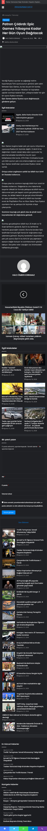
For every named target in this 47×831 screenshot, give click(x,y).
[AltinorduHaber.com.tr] (23, 7)
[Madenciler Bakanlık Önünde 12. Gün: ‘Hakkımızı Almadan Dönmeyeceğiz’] (8, 726)
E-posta (5, 485)
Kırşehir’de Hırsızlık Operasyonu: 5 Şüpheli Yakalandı (30, 654)
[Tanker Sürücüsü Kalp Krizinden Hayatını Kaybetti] (8, 553)
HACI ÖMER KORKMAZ (12, 38)
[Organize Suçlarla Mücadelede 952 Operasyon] (8, 697)
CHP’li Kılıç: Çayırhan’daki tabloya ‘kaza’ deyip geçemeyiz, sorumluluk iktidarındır (30, 706)
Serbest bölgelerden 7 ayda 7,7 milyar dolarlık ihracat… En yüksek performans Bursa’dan (34, 424)
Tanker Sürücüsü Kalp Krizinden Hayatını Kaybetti (23, 2)
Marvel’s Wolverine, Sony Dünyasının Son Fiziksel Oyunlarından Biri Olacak (12, 399)
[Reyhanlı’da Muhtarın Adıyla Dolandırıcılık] (8, 666)
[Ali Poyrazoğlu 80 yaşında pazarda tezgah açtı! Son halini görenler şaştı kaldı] (8, 584)
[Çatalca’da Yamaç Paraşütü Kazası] (8, 615)
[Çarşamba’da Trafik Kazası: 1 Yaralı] (8, 563)
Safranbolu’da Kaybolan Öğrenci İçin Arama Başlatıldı (30, 623)
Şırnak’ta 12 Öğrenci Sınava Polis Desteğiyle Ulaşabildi (30, 541)
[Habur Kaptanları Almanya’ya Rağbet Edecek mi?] (8, 573)
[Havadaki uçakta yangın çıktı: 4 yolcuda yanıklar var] (8, 605)
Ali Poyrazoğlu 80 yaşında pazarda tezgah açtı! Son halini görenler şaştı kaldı (30, 583)
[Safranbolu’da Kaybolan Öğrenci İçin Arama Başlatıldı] (8, 625)
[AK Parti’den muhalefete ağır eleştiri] (8, 686)
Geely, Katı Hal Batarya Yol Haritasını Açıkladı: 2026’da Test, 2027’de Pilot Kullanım (30, 129)
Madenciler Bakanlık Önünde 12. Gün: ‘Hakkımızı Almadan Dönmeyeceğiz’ (30, 726)
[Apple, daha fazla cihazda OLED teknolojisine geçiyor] (8, 117)
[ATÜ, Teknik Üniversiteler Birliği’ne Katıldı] (34, 389)
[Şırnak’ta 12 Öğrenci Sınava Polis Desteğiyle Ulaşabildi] (8, 543)
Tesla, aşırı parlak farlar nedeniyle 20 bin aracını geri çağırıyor (12, 423)
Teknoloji (15, 15)
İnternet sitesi (7, 494)
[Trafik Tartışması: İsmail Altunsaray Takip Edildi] (8, 533)
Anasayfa (7, 15)
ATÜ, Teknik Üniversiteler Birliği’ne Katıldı (34, 398)
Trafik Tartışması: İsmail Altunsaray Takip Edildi (27, 531)
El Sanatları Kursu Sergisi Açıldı (29, 673)
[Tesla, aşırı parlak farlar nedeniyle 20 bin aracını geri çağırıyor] (12, 413)
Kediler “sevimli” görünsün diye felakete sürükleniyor (11, 370)
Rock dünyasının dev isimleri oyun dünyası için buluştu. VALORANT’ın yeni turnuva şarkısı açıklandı (34, 372)
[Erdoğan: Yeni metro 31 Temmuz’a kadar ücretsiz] (8, 635)
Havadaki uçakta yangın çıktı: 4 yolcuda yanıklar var (30, 603)
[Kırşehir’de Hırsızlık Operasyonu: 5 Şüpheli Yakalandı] (8, 656)
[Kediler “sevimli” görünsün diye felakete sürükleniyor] (12, 360)
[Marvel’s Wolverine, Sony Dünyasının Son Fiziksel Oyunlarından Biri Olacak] (12, 389)
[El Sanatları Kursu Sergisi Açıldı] (8, 676)
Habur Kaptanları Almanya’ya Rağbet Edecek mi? (29, 571)
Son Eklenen (23, 522)
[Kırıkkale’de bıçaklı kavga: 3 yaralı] (8, 595)
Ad (3, 477)
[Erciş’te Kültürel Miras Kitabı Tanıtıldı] (8, 646)
